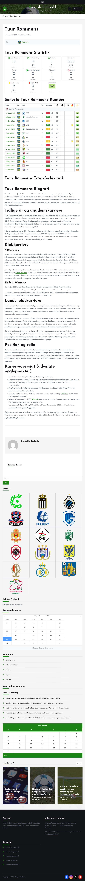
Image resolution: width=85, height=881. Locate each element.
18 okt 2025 (10, 129)
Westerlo (25, 42)
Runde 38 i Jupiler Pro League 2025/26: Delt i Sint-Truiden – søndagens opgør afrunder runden (38, 718)
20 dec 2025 (10, 117)
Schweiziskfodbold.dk (13, 864)
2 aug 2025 (10, 165)
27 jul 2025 (10, 169)
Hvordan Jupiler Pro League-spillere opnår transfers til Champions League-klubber (34, 703)
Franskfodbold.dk (12, 860)
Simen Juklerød (21, 273)
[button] (77, 763)
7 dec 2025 (10, 125)
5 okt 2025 (10, 133)
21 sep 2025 (10, 145)
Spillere (8, 679)
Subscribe (77, 9)
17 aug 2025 (10, 157)
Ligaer (8, 675)
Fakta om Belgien (12, 665)
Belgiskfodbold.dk (30, 441)
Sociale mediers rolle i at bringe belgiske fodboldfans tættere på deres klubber (33, 698)
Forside (5, 16)
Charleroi (64, 394)
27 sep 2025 (10, 137)
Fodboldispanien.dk (12, 856)
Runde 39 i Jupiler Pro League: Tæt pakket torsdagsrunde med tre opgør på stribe (34, 713)
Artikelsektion (10, 660)
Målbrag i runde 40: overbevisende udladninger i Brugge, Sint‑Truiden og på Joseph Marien (37, 708)
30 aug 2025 (10, 153)
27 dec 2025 (10, 113)
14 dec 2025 (10, 121)
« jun (5, 755)
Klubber (8, 670)
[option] (15, 785)
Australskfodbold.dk (12, 847)
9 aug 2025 (10, 161)
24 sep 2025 (10, 141)
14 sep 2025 (10, 149)
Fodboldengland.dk (12, 852)
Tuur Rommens (15, 16)
